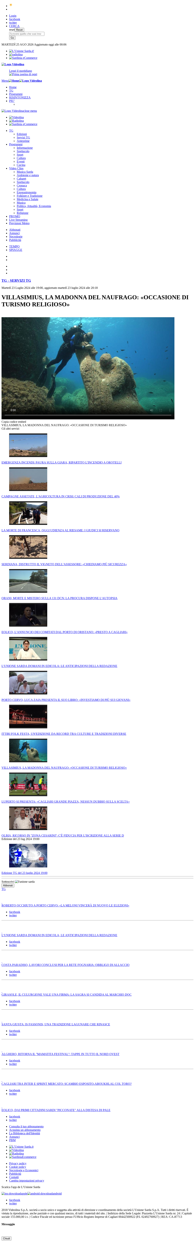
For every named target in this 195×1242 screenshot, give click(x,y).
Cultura (21, 158)
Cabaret (21, 178)
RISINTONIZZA (20, 97)
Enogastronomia (26, 192)
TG (11, 90)
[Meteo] (11, 5)
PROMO (14, 216)
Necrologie (15, 236)
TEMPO (14, 246)
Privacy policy (17, 1163)
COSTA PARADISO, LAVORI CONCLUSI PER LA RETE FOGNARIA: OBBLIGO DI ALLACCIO (65, 965)
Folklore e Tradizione (29, 195)
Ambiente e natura (28, 175)
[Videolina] (13, 64)
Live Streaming (18, 219)
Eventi (21, 161)
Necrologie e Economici (23, 1170)
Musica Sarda (25, 171)
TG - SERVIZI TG (16, 281)
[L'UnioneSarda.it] (21, 1146)
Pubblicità (15, 240)
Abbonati (14, 229)
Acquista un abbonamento (25, 1129)
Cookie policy (17, 1166)
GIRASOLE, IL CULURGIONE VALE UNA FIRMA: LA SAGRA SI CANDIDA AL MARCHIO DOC (67, 994)
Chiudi (6, 1238)
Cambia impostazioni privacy (26, 1180)
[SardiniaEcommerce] (22, 1157)
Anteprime (23, 141)
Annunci (14, 233)
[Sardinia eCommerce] (23, 57)
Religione (22, 213)
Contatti (14, 1177)
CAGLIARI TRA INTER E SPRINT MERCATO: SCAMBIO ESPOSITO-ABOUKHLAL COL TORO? (67, 1083)
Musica (21, 202)
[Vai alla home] (14, 80)
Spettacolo (23, 151)
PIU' (12, 100)
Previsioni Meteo (19, 223)
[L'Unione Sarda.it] (21, 51)
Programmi (15, 94)
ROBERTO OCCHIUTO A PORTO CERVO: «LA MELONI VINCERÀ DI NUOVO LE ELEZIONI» (65, 905)
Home (13, 87)
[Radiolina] (16, 54)
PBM (12, 1140)
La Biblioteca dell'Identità (24, 1133)
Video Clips (16, 168)
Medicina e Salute (27, 199)
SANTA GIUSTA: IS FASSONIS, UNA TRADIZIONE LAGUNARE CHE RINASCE (56, 1024)
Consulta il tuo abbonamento (26, 1126)
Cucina (21, 165)
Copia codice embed (14, 421)
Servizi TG (23, 137)
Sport (20, 154)
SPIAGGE (15, 249)
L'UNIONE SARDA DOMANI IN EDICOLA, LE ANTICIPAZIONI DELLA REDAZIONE (59, 935)
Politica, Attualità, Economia (34, 206)
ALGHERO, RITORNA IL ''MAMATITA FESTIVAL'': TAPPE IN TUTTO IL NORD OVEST (60, 1054)
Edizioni (22, 134)
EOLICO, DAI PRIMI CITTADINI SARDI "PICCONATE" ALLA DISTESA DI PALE (56, 1110)
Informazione (25, 147)
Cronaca (22, 185)
